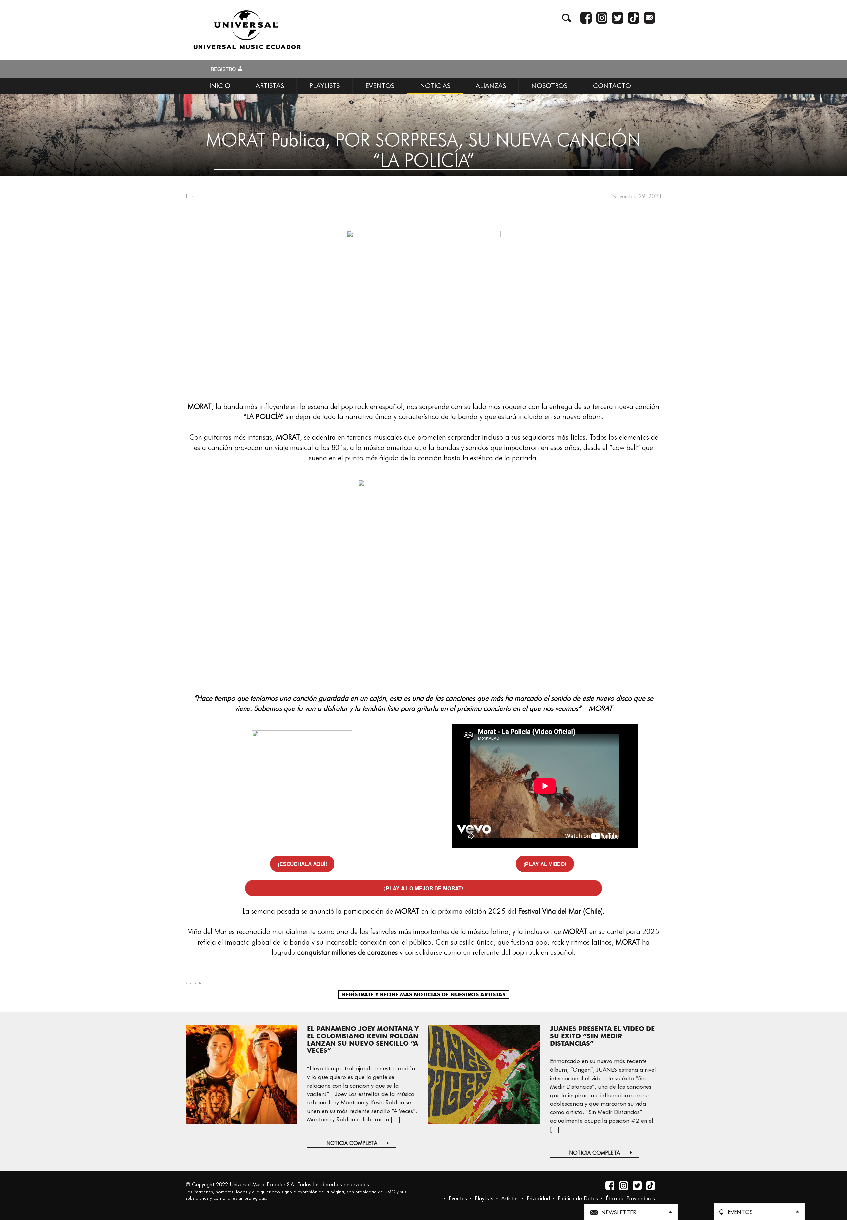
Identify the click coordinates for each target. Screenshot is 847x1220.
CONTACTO (612, 86)
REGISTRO (224, 69)
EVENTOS (379, 86)
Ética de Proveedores (630, 1199)
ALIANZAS (491, 86)
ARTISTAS (270, 86)
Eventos (458, 1199)
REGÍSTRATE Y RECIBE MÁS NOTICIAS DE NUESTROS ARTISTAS (423, 994)
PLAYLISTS (324, 86)
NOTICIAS (435, 86)
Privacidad (538, 1199)
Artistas (510, 1199)
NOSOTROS (549, 86)
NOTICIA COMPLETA (351, 1143)
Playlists (484, 1199)
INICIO (219, 86)
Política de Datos (578, 1199)
